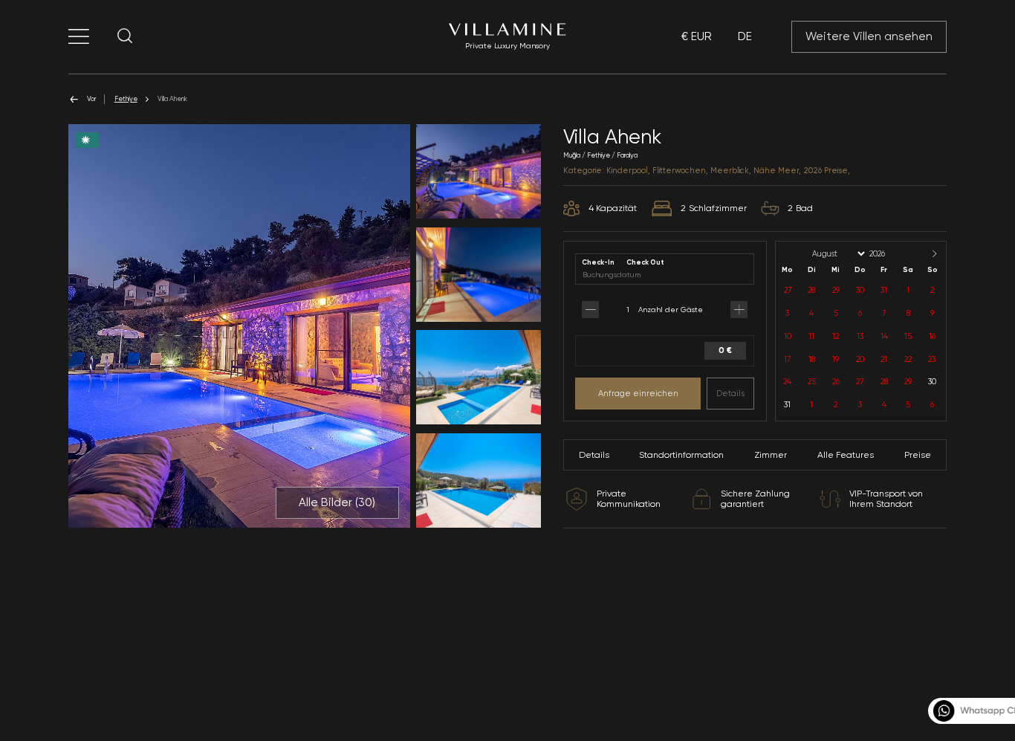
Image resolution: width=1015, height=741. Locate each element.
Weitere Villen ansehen (869, 36)
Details (730, 393)
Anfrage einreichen (638, 393)
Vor (91, 98)
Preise (917, 455)
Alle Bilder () (337, 502)
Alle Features (845, 455)
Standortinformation (681, 455)
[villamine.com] (78, 36)
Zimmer (770, 455)
